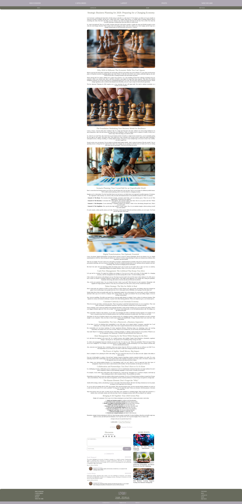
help (38, 8)
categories (80, 3)
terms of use (122, 502)
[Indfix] (122, 493)
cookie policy (106, 502)
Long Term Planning (124, 422)
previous (202, 8)
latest (124, 3)
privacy (138, 502)
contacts (93, 8)
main (147, 8)
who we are (207, 3)
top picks (204, 491)
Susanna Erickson (125, 498)
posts (164, 3)
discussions (35, 3)
